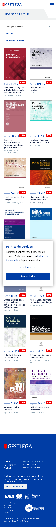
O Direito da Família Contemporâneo (12, 356)
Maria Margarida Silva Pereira (13, 150)
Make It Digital (23, 521)
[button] (30, 4)
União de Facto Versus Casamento (39, 408)
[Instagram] (9, 452)
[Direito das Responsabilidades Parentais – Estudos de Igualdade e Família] (15, 102)
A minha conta (30, 464)
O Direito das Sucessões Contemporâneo (40, 356)
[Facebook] (5, 452)
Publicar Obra (10, 465)
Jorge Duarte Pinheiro (37, 145)
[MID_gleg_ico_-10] (12, 5)
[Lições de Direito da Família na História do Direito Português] (41, 209)
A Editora (8, 461)
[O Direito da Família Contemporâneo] (15, 317)
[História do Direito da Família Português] (41, 159)
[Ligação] (41, 4)
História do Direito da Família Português (39, 198)
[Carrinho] (36, 4)
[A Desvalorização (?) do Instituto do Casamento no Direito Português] (15, 49)
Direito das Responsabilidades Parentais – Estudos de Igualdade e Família (13, 144)
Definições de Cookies (8, 511)
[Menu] (52, 5)
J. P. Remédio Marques (37, 93)
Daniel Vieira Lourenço (11, 153)
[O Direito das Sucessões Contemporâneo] (41, 317)
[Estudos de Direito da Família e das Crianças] (41, 102)
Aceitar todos (28, 276)
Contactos (8, 468)
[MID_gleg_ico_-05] (34, 508)
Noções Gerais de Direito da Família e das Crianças (41, 301)
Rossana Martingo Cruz (37, 305)
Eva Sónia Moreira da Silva (12, 95)
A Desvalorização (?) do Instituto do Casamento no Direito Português (14, 90)
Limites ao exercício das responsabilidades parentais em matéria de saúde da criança (14, 303)
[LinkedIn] (14, 452)
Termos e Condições (10, 503)
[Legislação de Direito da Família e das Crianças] (15, 209)
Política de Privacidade (8, 506)
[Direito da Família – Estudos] (41, 49)
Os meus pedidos (31, 467)
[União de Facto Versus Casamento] (41, 369)
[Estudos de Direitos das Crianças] (15, 159)
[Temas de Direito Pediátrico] (15, 369)
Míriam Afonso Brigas (37, 203)
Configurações (28, 267)
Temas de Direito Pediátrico (11, 408)
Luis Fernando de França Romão (14, 203)
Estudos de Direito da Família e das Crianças (39, 141)
